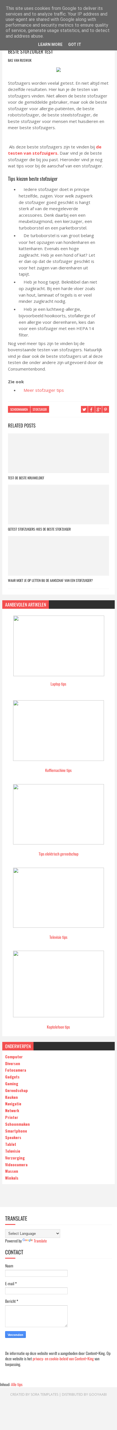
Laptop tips (58, 684)
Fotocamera (15, 1070)
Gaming (11, 1083)
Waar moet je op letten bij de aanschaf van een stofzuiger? (50, 580)
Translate (40, 1241)
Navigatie (13, 1103)
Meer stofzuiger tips (44, 390)
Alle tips (16, 1384)
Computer (14, 1056)
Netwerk (12, 1110)
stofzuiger (40, 409)
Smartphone (16, 1131)
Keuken (11, 1097)
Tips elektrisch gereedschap (58, 854)
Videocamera (16, 1164)
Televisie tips (58, 937)
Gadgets (12, 1077)
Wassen (11, 1171)
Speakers (13, 1137)
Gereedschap (16, 1090)
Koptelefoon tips (58, 1027)
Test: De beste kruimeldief (26, 477)
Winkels (11, 1178)
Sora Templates (44, 1394)
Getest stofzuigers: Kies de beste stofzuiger (39, 529)
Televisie (12, 1151)
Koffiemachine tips (58, 770)
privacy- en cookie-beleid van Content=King (63, 1358)
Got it (74, 44)
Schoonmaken (19, 409)
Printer (11, 1117)
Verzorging (15, 1158)
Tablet (10, 1144)
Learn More (50, 44)
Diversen (12, 1063)
